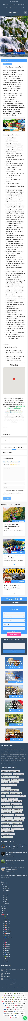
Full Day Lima (4, 782)
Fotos (4, 431)
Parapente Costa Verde (6, 801)
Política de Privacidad (22, 988)
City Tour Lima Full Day (18, 774)
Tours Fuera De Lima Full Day (8, 834)
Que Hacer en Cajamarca (7, 809)
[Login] (16, 7)
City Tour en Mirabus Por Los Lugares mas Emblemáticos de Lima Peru (14, 735)
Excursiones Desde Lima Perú (17, 779)
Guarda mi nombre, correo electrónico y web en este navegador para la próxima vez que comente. (13, 492)
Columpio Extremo (5, 779)
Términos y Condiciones (6, 988)
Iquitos (6, 901)
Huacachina (7, 890)
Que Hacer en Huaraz (6, 812)
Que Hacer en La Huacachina (7, 815)
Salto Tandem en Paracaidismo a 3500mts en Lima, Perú (14, 677)
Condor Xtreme (12, 12)
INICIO (3, 881)
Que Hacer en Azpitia (18, 806)
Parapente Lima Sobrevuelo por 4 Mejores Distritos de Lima (14, 692)
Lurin (3, 796)
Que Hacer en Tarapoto (16, 823)
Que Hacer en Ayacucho (6, 806)
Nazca (6, 895)
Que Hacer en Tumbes (6, 826)
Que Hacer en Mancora (19, 817)
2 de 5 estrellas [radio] (13, 464)
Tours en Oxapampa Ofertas (7, 831)
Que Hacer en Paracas (18, 820)
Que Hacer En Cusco (18, 809)
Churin (17, 771)
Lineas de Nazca (5, 793)
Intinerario (6, 427)
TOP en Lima (5, 883)
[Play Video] (14, 125)
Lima (6, 897)
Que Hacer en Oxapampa (7, 820)
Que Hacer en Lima (19, 815)
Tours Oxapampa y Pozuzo (7, 837)
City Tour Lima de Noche (6, 774)
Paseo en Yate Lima (5, 804)
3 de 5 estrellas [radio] (14, 464)
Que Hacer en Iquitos (17, 812)
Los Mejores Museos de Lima (16, 793)
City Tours (16, 776)
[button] (25, 1018)
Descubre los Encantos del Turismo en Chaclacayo (14, 875)
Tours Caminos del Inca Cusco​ (17, 828)
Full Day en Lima (7, 63)
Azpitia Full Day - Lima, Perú (12, 585)
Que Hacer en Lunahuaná (7, 817)
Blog (3, 912)
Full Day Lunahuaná (14, 782)
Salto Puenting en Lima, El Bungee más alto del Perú (14, 720)
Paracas (6, 894)
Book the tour (7, 434)
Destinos (4, 884)
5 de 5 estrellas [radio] (18, 464)
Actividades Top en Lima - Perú (8, 771)
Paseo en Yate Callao (17, 801)
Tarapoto (7, 903)
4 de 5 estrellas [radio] (16, 464)
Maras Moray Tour (21, 796)
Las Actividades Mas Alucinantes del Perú (10, 790)
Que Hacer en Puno (6, 823)
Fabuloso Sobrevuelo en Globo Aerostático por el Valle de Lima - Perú (14, 663)
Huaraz (6, 899)
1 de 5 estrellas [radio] (11, 464)
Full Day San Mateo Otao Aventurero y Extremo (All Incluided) (11, 526)
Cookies (14, 988)
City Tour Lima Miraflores (7, 776)
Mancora (7, 892)
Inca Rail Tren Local (6, 787)
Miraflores (4, 798)
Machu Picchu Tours (11, 796)
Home (2, 17)
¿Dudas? (4, 906)
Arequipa (7, 888)
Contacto (4, 908)
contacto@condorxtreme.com (13, 412)
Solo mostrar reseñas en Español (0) (11, 461)
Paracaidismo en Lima (13, 798)
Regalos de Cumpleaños (17, 826)
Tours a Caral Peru (5, 828)
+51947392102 (15, 1)
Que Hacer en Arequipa (16, 804)
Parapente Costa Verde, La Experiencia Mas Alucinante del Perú (14, 706)
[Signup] (14, 7)
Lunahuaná (7, 905)
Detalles (5, 60)
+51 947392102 (7, 973)
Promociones (8, 17)
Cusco (6, 886)
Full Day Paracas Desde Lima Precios (9, 785)
